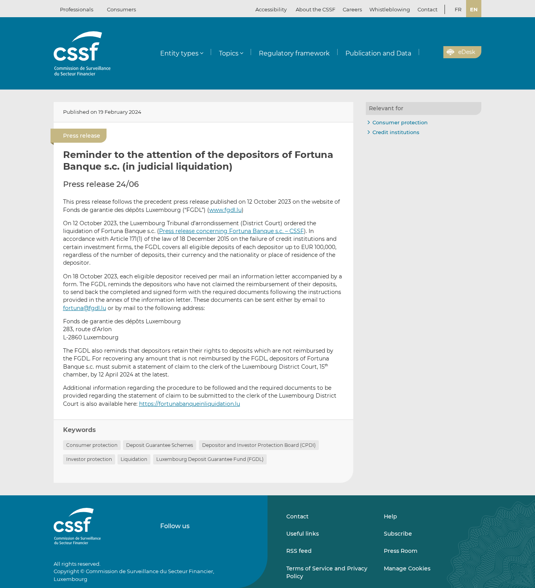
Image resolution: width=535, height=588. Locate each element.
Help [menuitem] (390, 516)
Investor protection (89, 459)
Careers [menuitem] (352, 9)
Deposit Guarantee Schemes (159, 445)
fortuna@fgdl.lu (84, 308)
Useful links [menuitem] (302, 533)
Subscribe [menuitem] (398, 533)
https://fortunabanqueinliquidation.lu (189, 403)
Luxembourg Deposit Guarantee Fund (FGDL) (210, 459)
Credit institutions (395, 132)
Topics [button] (229, 53)
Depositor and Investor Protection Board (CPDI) (259, 445)
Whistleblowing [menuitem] (389, 9)
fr (458, 9)
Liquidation (134, 459)
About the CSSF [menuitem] (315, 9)
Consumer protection (91, 445)
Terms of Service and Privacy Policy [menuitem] (326, 572)
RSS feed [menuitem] (299, 550)
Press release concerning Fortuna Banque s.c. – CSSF (231, 231)
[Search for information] (425, 52)
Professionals (76, 9)
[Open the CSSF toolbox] (435, 52)
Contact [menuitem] (427, 9)
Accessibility (271, 9)
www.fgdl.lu (225, 209)
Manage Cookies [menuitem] (407, 568)
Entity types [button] (179, 53)
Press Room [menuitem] (401, 550)
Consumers (121, 9)
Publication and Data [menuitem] (378, 53)
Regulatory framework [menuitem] (294, 53)
